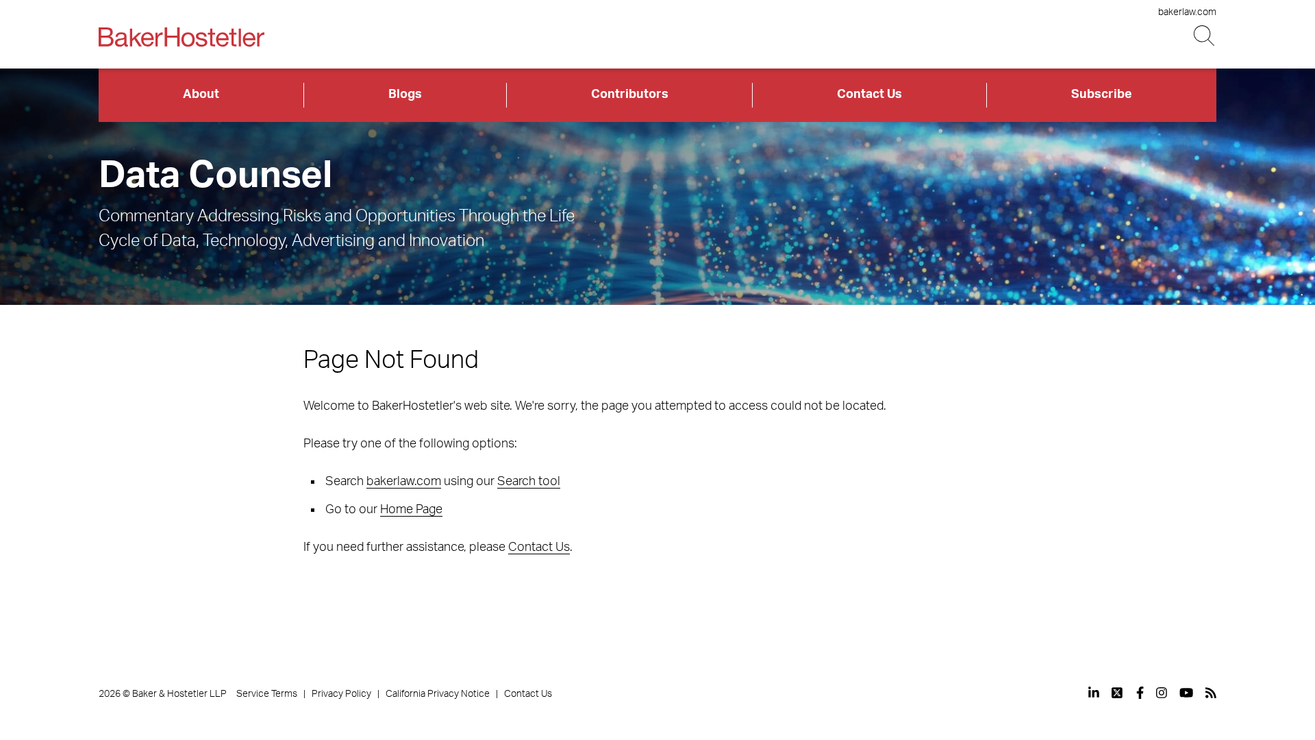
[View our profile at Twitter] (1118, 693)
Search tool (528, 482)
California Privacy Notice (438, 694)
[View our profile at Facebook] (1140, 693)
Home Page (411, 510)
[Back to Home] (181, 37)
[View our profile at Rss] (1210, 693)
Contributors (629, 94)
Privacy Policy (341, 694)
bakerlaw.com (1187, 12)
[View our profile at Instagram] (1161, 693)
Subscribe (1101, 94)
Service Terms (266, 694)
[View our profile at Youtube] (1186, 693)
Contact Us (869, 94)
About (201, 94)
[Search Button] (1205, 36)
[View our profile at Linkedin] (1093, 693)
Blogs (405, 94)
